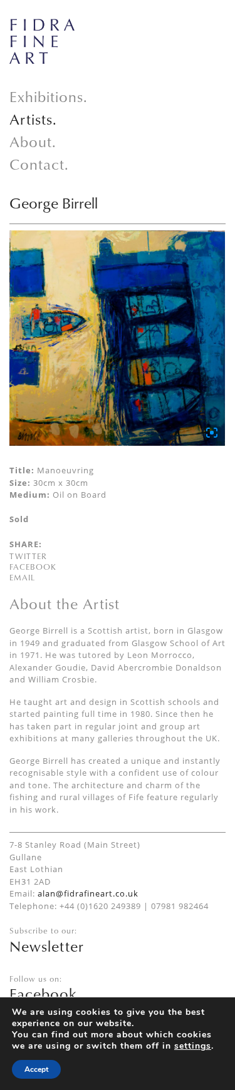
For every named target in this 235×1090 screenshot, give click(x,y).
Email (22, 577)
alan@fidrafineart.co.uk (88, 893)
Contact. (39, 164)
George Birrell (53, 202)
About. (32, 141)
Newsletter (46, 946)
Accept (36, 1069)
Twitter (28, 556)
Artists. (33, 119)
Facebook (32, 566)
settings (192, 1046)
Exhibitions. (48, 96)
